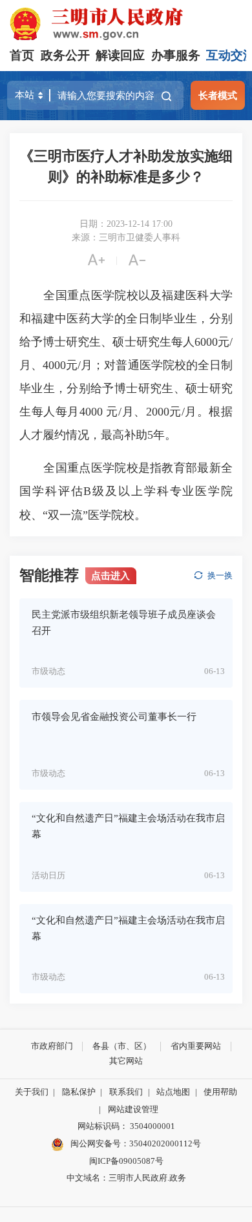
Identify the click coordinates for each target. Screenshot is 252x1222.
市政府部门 (52, 1046)
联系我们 (126, 1092)
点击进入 (110, 575)
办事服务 (175, 55)
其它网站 (126, 1061)
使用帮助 (220, 1092)
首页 (22, 55)
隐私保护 (79, 1092)
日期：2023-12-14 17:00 (126, 224)
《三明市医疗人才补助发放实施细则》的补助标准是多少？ (126, 166)
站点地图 (173, 1092)
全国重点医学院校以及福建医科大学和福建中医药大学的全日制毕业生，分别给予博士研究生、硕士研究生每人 (126, 318)
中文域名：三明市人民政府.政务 (126, 1178)
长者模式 (217, 95)
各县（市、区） (121, 1046)
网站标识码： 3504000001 (126, 1126)
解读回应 (120, 55)
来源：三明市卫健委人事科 (126, 237)
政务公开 (65, 55)
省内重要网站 (196, 1046)
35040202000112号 (165, 1143)
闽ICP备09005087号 (126, 1161)
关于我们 (31, 1092)
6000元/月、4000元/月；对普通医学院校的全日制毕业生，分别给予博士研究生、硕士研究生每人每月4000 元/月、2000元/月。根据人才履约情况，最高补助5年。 (126, 388)
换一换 (220, 575)
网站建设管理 (133, 1109)
